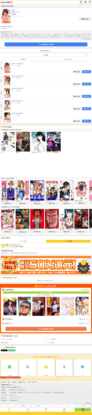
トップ (7, 405)
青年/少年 (38, 405)
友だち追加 (9, 375)
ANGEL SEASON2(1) (18, 63)
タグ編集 (4, 28)
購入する (86, 71)
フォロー (64, 375)
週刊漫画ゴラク (6, 207)
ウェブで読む (68, 241)
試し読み (77, 71)
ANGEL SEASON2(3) (18, 88)
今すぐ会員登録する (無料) (46, 44)
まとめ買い (69, 59)
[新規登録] (81, 2)
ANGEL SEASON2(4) (18, 100)
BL (69, 405)
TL (53, 405)
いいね (82, 375)
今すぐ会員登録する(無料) (46, 329)
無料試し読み (85, 19)
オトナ (84, 405)
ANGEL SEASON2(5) (18, 113)
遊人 (16, 12)
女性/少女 (23, 405)
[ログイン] (85, 2)
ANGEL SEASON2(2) (18, 76)
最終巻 (24, 59)
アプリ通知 (46, 375)
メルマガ (28, 375)
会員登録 (3, 253)
